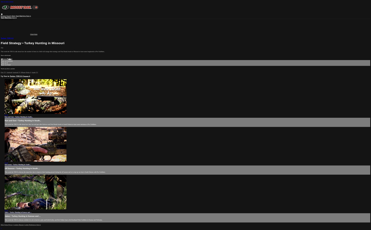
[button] (1, 14)
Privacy (10, 225)
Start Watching (21, 16)
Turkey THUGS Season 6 (20, 76)
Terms (6, 225)
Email (10, 59)
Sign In (14, 18)
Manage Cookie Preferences (27, 225)
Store (13, 16)
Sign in (28, 16)
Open (35, 34)
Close (32, 34)
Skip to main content (7, 1)
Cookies (16, 225)
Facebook (4, 59)
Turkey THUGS (7, 38)
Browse (3, 16)
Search (9, 16)
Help (2, 225)
